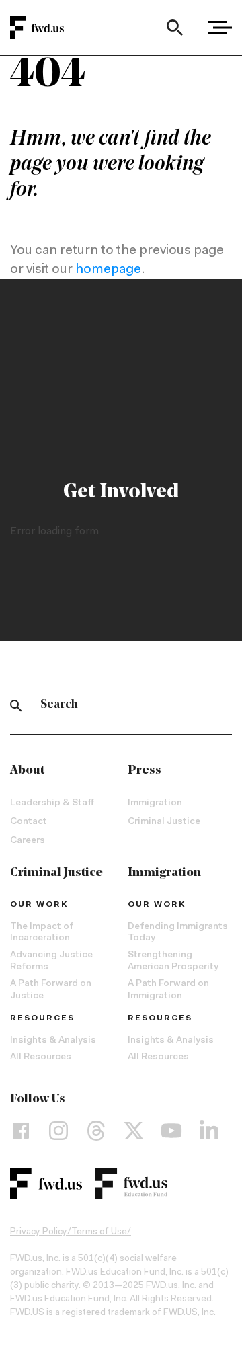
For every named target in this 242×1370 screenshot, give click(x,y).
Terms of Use (99, 1232)
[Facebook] (21, 1131)
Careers (27, 841)
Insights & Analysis (53, 1040)
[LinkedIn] (209, 1131)
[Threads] (96, 1131)
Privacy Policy (38, 1232)
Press (144, 771)
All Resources (40, 1057)
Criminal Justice (164, 822)
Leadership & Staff (52, 803)
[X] (134, 1131)
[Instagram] (58, 1131)
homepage (108, 269)
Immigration (155, 803)
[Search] (174, 27)
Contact (28, 822)
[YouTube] (171, 1131)
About (27, 771)
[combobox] (174, 27)
